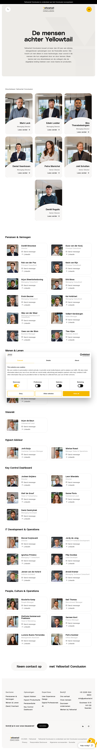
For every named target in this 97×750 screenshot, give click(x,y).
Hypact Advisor (30, 696)
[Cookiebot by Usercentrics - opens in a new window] (81, 355)
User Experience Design (48, 697)
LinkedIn (27, 254)
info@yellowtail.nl (85, 698)
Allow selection (48, 393)
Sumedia (72, 742)
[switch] (38, 385)
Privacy (24, 742)
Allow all (76, 393)
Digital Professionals (50, 702)
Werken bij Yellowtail (68, 709)
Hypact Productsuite (32, 700)
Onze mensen (65, 700)
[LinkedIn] (83, 726)
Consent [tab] (20, 360)
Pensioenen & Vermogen (11, 697)
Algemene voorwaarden (58, 742)
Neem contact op (29, 666)
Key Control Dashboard (28, 708)
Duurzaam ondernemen (65, 704)
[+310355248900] (8, 9)
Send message (30, 251)
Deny (21, 393)
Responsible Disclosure (38, 742)
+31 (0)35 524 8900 (85, 693)
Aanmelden (42, 726)
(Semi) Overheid (12, 706)
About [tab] (77, 360)
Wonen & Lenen (12, 702)
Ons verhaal (65, 696)
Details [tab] (48, 360)
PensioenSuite (29, 703)
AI (42, 706)
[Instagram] (88, 726)
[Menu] (89, 9)
